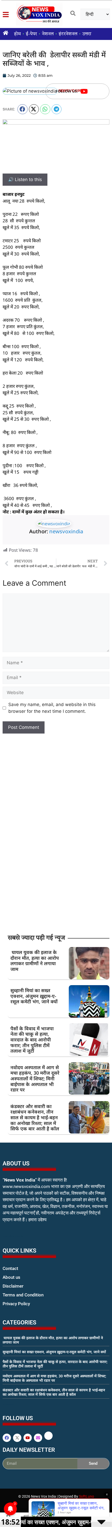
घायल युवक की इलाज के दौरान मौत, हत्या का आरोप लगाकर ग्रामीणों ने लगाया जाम (34, 960)
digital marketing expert (10, 1308)
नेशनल (48, 34)
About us (11, 1277)
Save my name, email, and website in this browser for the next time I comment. (52, 708)
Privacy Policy (16, 1303)
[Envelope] (38, 1438)
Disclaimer (13, 1286)
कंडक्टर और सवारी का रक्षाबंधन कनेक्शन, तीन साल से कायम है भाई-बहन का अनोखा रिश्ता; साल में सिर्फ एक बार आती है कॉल (34, 1117)
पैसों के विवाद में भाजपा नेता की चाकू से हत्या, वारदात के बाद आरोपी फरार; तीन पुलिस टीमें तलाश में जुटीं (32, 1039)
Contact (10, 1268)
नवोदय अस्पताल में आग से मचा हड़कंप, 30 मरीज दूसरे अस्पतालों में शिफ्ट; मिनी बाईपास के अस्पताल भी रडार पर (34, 1078)
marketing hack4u (13, 1236)
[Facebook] (7, 1438)
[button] (22, 109)
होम (17, 34)
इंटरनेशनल (68, 34)
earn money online (8, 1404)
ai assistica (6, 1475)
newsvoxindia (66, 531)
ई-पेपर (31, 34)
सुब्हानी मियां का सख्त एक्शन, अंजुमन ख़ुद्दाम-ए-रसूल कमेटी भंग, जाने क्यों (34, 996)
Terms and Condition (23, 1294)
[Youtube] (84, 91)
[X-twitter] (17, 1438)
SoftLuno (86, 1496)
